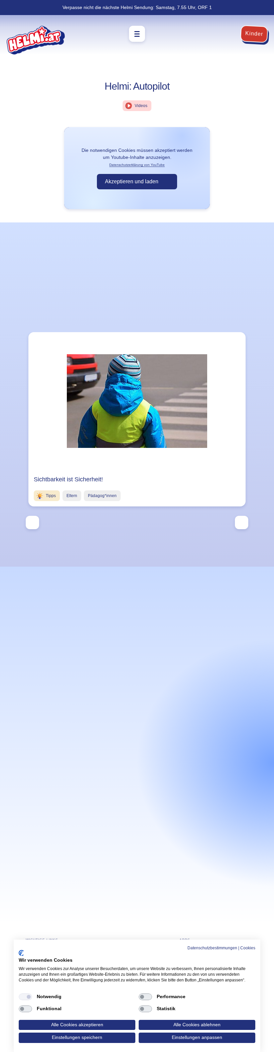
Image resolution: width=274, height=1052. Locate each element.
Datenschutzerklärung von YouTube (137, 165)
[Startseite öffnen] (36, 40)
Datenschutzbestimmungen (212, 948)
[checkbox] (25, 996)
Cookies (247, 948)
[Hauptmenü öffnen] (137, 34)
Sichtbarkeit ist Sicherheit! (68, 479)
